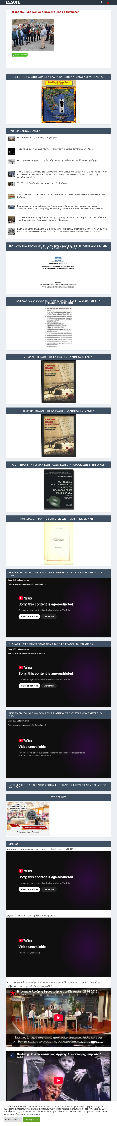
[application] (58, 607)
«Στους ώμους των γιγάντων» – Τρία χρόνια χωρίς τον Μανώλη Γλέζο (55, 148)
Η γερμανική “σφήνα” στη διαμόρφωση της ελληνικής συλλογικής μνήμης (57, 160)
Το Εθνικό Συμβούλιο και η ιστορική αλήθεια (42, 183)
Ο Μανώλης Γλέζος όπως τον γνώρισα (37, 137)
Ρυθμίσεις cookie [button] (12, 1119)
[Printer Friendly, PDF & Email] (20, 55)
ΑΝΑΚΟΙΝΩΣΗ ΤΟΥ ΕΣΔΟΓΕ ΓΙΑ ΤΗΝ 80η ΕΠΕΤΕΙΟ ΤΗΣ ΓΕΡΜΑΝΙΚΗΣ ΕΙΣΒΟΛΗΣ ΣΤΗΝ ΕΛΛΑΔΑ (61, 196)
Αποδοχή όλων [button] (31, 1119)
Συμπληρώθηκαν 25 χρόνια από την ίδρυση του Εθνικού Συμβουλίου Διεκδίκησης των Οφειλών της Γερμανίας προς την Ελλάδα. (62, 218)
